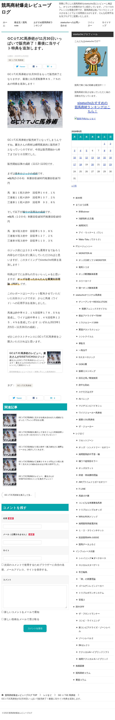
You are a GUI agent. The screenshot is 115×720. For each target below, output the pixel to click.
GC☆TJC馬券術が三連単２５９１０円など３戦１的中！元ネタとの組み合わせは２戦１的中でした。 (41, 462)
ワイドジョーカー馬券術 (90, 412)
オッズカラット (86, 468)
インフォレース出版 (85, 551)
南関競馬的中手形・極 (89, 454)
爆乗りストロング (87, 371)
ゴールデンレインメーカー (91, 586)
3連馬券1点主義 (86, 218)
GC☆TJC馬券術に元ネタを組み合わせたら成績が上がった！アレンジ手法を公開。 (41, 418)
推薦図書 (80, 666)
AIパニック (84, 399)
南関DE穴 (83, 225)
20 (92, 164)
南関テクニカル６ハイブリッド (93, 659)
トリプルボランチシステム (91, 593)
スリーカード (85, 281)
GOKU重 (83, 364)
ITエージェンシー (84, 246)
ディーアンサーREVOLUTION (93, 302)
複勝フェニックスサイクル (94, 309)
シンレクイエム (86, 336)
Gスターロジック (87, 357)
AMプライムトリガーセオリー (93, 482)
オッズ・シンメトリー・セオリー (94, 447)
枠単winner (84, 211)
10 (74, 157)
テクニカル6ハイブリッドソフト (94, 652)
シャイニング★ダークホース (92, 558)
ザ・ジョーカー (86, 426)
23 (110, 164)
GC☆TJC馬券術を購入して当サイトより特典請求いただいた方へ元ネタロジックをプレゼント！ (41, 433)
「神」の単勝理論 (87, 579)
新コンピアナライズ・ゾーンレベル (94, 629)
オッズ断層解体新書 (88, 274)
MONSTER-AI (85, 253)
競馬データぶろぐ (87, 544)
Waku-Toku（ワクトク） (90, 239)
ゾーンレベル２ (86, 638)
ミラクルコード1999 (88, 322)
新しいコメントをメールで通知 (21, 612)
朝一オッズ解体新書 (88, 288)
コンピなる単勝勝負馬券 (90, 503)
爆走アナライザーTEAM (90, 315)
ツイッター (91, 24)
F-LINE (82, 489)
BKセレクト (84, 645)
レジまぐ (80, 433)
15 (104, 157)
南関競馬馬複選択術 (88, 523)
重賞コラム (81, 680)
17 (74, 164)
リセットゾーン (86, 440)
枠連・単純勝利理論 (88, 475)
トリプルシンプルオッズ (90, 509)
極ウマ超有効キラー (88, 461)
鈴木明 (79, 198)
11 (81, 157)
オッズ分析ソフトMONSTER (92, 260)
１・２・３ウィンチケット (91, 530)
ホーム (5, 24)
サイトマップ (106, 24)
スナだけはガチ (86, 392)
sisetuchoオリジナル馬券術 (89, 295)
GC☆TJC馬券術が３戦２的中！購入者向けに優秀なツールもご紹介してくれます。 (41, 448)
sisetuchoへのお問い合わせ (70, 24)
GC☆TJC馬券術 (24, 385)
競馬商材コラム (83, 673)
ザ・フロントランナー (89, 613)
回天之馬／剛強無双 (88, 378)
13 (92, 157)
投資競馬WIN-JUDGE (89, 537)
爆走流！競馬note (20, 24)
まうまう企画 (82, 205)
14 (98, 157)
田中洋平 (80, 607)
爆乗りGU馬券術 (86, 419)
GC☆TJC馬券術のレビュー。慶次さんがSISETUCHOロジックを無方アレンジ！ (36, 477)
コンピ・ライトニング (89, 620)
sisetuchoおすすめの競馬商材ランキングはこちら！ (92, 107)
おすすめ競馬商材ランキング (43, 24)
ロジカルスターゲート (89, 565)
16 (110, 157)
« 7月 (74, 186)
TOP (21, 695)
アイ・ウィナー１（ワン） (91, 232)
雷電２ (82, 599)
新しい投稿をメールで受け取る (21, 619)
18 (80, 164)
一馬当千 (83, 350)
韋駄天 (82, 343)
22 (104, 164)
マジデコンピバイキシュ (90, 406)
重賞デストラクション (89, 329)
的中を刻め (84, 385)
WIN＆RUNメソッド (88, 516)
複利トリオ (84, 267)
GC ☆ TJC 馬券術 (16, 60)
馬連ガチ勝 (84, 496)
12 (86, 157)
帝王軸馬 (83, 572)
